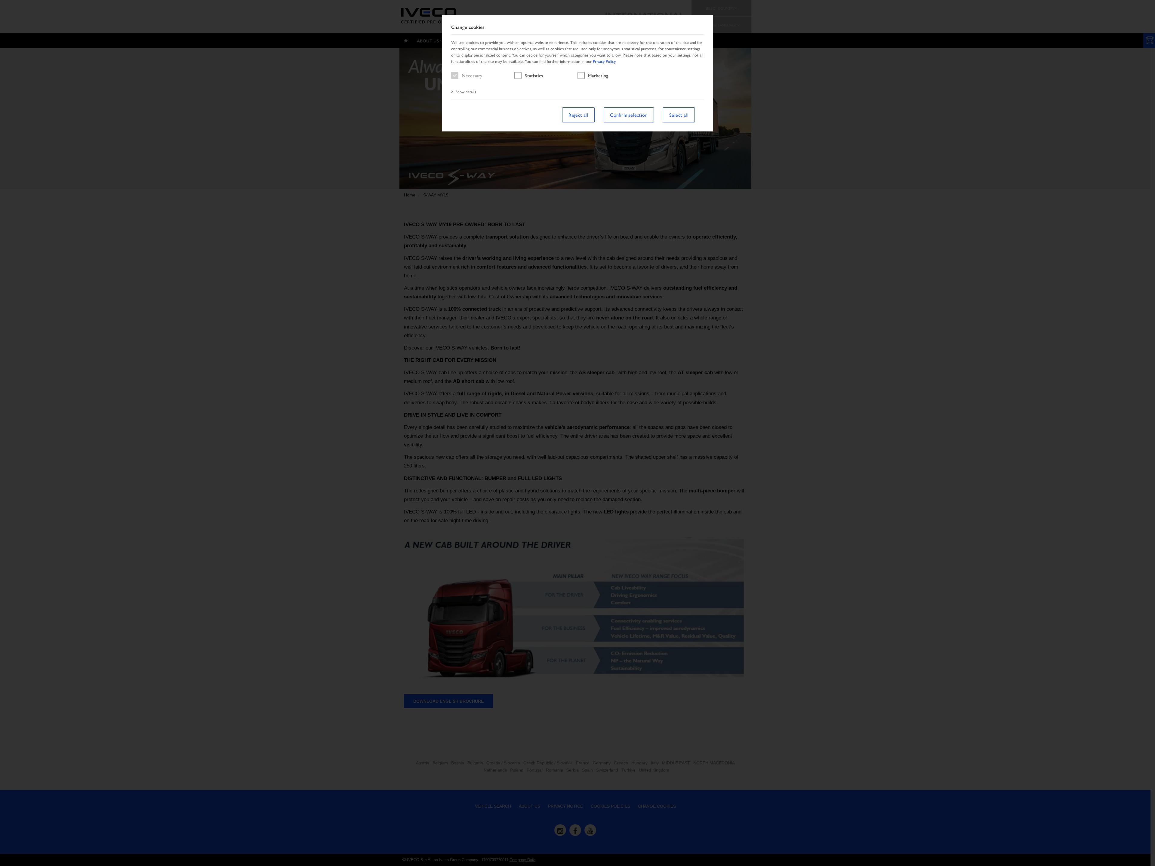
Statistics (534, 75)
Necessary (472, 75)
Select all (678, 114)
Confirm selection (629, 114)
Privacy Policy (604, 61)
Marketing (598, 75)
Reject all (578, 114)
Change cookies (468, 27)
